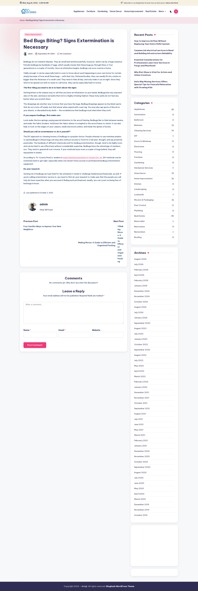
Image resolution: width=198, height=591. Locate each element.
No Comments (65, 54)
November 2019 (141, 510)
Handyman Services (143, 168)
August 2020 (140, 472)
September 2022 (142, 349)
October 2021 (140, 403)
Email (62, 330)
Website (96, 330)
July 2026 (138, 264)
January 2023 (140, 339)
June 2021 (139, 424)
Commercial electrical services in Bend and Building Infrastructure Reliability (153, 52)
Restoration (139, 232)
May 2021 (138, 430)
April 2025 (139, 275)
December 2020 (142, 451)
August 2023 (140, 328)
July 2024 (138, 312)
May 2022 (139, 366)
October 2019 (140, 515)
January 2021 (140, 445)
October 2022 (141, 344)
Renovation (139, 226)
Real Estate (139, 216)
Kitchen (137, 184)
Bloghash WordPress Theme (120, 586)
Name (27, 330)
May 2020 (139, 488)
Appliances (139, 109)
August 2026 (140, 259)
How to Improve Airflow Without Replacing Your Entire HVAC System (152, 42)
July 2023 (138, 334)
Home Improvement (33, 34)
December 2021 (141, 392)
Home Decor (140, 173)
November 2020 (142, 456)
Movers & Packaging (144, 200)
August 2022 (140, 355)
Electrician (139, 146)
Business (138, 125)
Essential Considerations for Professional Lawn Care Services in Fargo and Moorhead (152, 63)
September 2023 (142, 323)
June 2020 (139, 483)
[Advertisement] (154, 546)
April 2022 (139, 371)
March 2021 (139, 435)
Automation (139, 114)
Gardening (139, 162)
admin (44, 204)
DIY (135, 136)
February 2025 (141, 280)
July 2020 (138, 477)
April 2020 (139, 494)
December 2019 (141, 504)
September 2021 (142, 408)
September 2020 (142, 467)
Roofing (138, 237)
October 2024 (141, 301)
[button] (46, 210)
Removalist (139, 221)
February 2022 (141, 381)
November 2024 (142, 296)
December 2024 (142, 291)
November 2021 (141, 398)
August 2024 (140, 307)
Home (22, 20)
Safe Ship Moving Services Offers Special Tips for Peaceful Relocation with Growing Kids (152, 84)
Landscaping (140, 189)
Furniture (138, 157)
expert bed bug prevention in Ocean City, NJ (82, 157)
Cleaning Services (142, 130)
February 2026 (141, 269)
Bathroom (139, 120)
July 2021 (138, 419)
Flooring (138, 152)
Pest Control (140, 205)
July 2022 (138, 360)
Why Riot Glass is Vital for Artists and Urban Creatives (153, 73)
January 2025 (140, 285)
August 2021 (140, 413)
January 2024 (140, 317)
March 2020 (140, 499)
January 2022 (140, 387)
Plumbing (138, 210)
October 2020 (141, 462)
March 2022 (140, 376)
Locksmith (139, 194)
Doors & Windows (142, 141)
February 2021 (141, 440)
